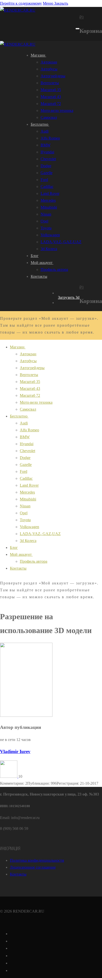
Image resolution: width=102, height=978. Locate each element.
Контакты (18, 874)
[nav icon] (77, 28)
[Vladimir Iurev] (9, 776)
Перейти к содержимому (21, 3)
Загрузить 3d (68, 297)
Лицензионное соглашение (33, 867)
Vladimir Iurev (15, 751)
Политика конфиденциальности (37, 860)
